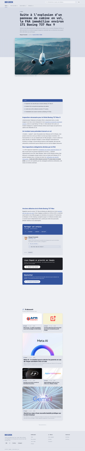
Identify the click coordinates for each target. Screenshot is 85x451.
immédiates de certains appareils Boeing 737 (49, 149)
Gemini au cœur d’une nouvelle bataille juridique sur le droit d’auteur (42, 414)
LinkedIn (37, 231)
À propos (50, 441)
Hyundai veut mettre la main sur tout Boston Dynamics (31, 383)
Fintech (30, 5)
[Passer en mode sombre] (79, 2)
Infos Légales (51, 437)
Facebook (30, 231)
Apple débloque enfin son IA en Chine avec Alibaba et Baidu (51, 383)
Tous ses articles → (34, 243)
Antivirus (67, 439)
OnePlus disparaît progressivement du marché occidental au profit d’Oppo (52, 329)
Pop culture (13, 5)
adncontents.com (15, 449)
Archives (67, 437)
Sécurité (30, 252)
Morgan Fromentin (23, 34)
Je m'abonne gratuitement (33, 281)
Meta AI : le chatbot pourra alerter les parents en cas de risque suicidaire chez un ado (42, 360)
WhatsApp (44, 231)
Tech (6, 5)
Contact (50, 439)
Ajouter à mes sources (33, 266)
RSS (6, 443)
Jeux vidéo (22, 5)
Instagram (20, 443)
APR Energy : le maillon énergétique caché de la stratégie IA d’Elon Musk (32, 328)
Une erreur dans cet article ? (37, 246)
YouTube (14, 443)
